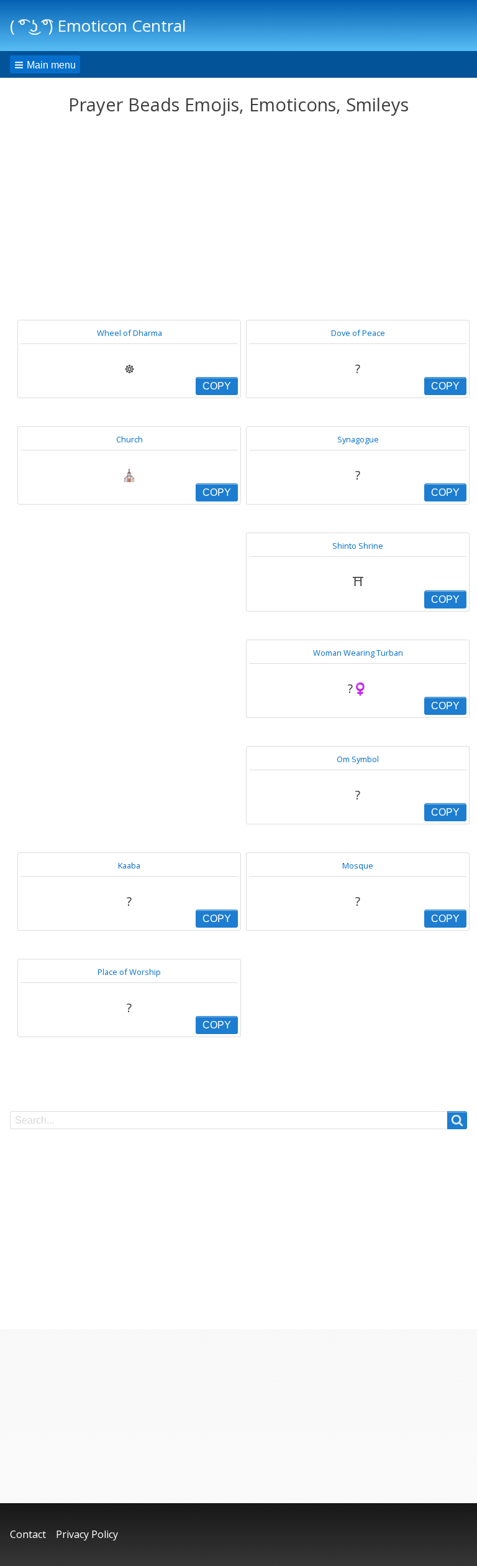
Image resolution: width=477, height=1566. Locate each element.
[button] (45, 64)
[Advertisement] (238, 218)
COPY (216, 386)
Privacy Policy (87, 1534)
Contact (28, 1534)
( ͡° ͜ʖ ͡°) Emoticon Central (98, 25)
